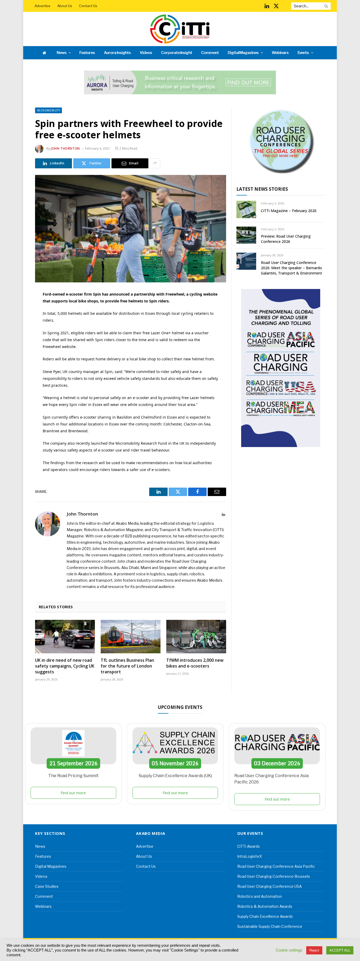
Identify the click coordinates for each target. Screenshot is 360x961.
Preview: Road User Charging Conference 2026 (286, 239)
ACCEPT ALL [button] (339, 950)
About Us (64, 6)
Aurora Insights (117, 52)
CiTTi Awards (248, 846)
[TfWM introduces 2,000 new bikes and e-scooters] (196, 637)
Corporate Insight (176, 52)
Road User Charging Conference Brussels (273, 876)
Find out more (73, 792)
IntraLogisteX (249, 856)
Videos (146, 52)
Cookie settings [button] (289, 950)
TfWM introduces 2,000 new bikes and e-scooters (194, 663)
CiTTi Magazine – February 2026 (289, 210)
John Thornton (65, 148)
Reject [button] (314, 950)
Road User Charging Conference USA (269, 886)
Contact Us (88, 6)
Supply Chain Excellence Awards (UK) (175, 775)
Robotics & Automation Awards (264, 906)
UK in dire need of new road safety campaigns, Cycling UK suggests (64, 666)
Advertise (42, 6)
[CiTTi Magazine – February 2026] (246, 209)
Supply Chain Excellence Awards (265, 916)
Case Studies (47, 886)
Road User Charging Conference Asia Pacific (276, 866)
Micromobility (48, 110)
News (61, 52)
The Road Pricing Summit (73, 775)
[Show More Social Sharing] (155, 163)
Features (87, 52)
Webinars (280, 52)
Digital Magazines (243, 52)
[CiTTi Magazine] (180, 29)
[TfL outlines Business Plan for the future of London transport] (130, 637)
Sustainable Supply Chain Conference (269, 926)
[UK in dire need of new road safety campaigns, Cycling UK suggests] (65, 637)
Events (303, 52)
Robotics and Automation (259, 896)
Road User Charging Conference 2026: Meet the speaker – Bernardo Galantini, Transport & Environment (291, 268)
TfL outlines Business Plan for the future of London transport (127, 666)
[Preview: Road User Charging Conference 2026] (246, 235)
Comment (210, 52)
